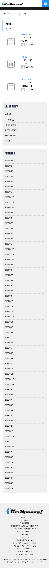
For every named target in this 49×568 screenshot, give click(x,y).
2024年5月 (9, 285)
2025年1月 (9, 244)
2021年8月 (9, 457)
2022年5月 (9, 410)
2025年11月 (9, 202)
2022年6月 (9, 405)
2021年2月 (9, 488)
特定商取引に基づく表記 (24, 554)
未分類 (7, 141)
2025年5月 (9, 228)
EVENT (8, 114)
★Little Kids (26, 34)
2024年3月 (9, 296)
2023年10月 (10, 322)
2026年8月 (9, 161)
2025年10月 (10, 208)
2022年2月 (9, 426)
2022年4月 (9, 415)
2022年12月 (10, 374)
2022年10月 (10, 384)
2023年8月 (9, 332)
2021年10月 (10, 447)
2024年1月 (9, 306)
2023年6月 (9, 343)
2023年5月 (9, 348)
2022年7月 (9, 400)
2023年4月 (9, 353)
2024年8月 (9, 270)
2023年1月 (9, 369)
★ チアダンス (27, 79)
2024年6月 (9, 280)
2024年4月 (9, 291)
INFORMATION (11, 130)
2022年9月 (9, 389)
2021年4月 (9, 478)
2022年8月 (9, 395)
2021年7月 (9, 462)
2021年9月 (9, 452)
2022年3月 (9, 421)
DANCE (11, 120)
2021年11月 (9, 441)
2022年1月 (9, 431)
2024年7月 (9, 275)
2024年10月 (10, 260)
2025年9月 (9, 213)
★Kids (24, 57)
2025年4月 (9, 234)
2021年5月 (9, 473)
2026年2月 (9, 187)
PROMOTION (10, 135)
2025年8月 (9, 218)
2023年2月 (9, 363)
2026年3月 (9, 182)
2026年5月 (9, 171)
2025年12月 (10, 197)
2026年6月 (9, 166)
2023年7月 (9, 337)
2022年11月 (9, 379)
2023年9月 (9, 327)
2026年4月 (9, 176)
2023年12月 (10, 311)
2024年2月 (9, 301)
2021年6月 (9, 467)
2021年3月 (9, 483)
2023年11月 (9, 317)
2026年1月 (9, 192)
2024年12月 (10, 249)
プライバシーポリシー (24, 552)
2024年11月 (9, 254)
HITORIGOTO (10, 125)
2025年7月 (9, 223)
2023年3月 (9, 358)
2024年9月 (9, 265)
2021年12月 (10, 436)
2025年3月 (9, 239)
